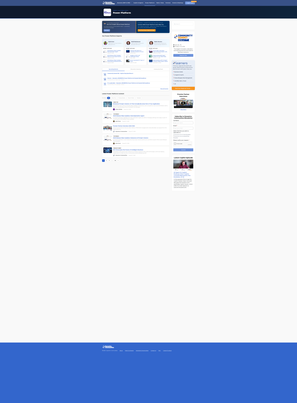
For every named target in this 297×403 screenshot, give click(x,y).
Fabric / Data (160, 2)
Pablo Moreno (158, 41)
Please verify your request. (181, 140)
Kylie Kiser (111, 41)
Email (175, 125)
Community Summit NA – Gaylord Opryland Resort (120, 73)
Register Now (183, 55)
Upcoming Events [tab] (113, 69)
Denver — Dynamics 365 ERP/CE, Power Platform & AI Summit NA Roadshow (126, 78)
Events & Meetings (177, 2)
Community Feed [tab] (158, 69)
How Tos (114, 97)
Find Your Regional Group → (183, 88)
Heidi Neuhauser (135, 41)
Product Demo (122, 97)
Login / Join (190, 3)
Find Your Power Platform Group (147, 30)
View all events (164, 88)
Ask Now (107, 30)
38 (115, 161)
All (108, 97)
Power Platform (149, 2)
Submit (183, 150)
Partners (168, 2)
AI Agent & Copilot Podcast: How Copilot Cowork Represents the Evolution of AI (182, 175)
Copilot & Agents (138, 2)
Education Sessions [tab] (136, 69)
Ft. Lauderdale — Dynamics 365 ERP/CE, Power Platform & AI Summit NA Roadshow (128, 83)
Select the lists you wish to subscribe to (181, 131)
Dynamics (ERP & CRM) (123, 2)
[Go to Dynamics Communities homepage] (108, 3)
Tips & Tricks (131, 97)
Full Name (176, 120)
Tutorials (139, 97)
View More (183, 109)
